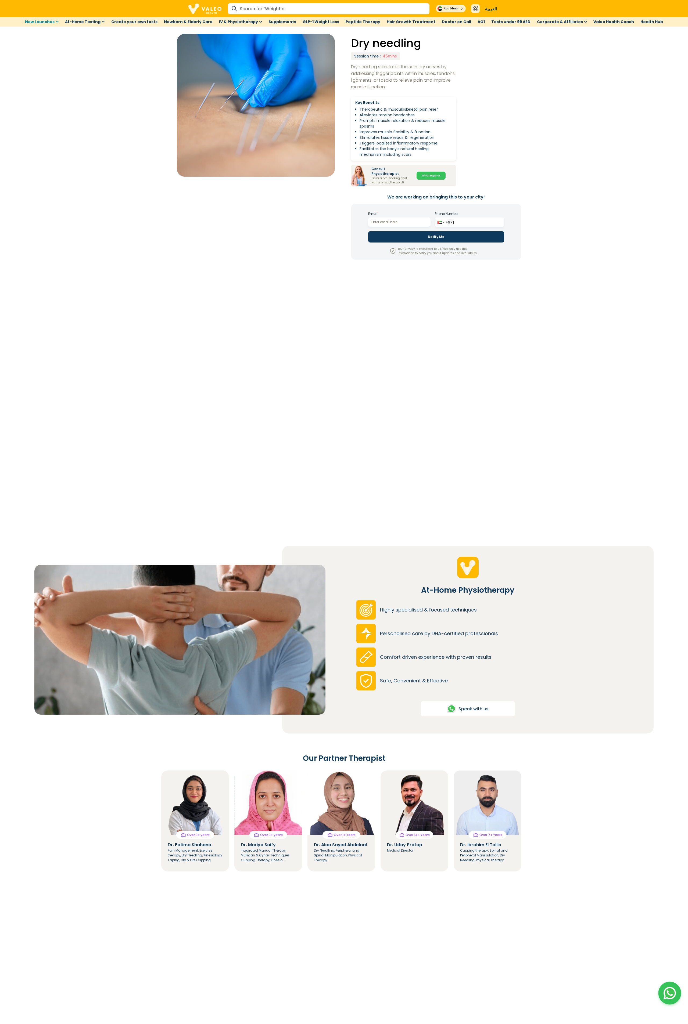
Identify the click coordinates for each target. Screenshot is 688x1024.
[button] (440, 222)
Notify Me (436, 236)
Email (373, 213)
